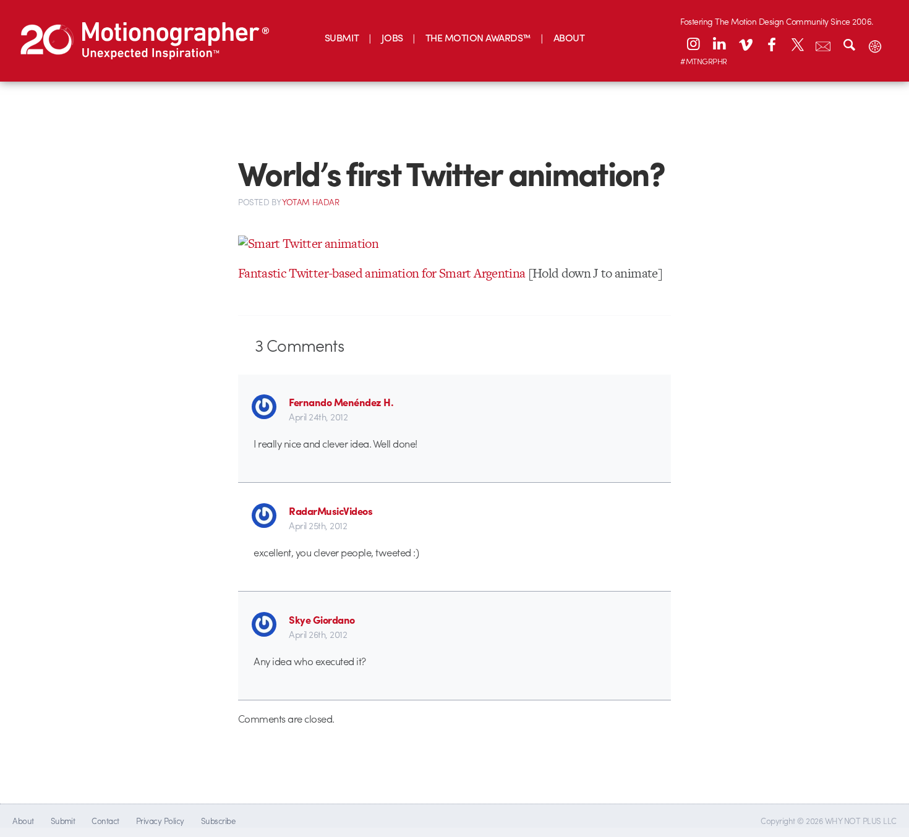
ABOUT (568, 37)
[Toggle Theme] (875, 44)
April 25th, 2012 (318, 525)
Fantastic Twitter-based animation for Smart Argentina (381, 273)
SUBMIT (342, 37)
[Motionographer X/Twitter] (797, 44)
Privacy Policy (160, 821)
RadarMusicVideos (330, 510)
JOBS (392, 37)
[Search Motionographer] (849, 44)
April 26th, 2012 (318, 634)
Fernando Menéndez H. (341, 401)
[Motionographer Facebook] (771, 44)
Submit (63, 821)
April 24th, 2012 (318, 416)
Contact (105, 821)
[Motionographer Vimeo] (745, 44)
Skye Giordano (321, 619)
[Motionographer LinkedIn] (719, 44)
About (22, 821)
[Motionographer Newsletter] (823, 44)
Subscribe (218, 821)
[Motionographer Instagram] (693, 44)
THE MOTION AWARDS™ (478, 37)
